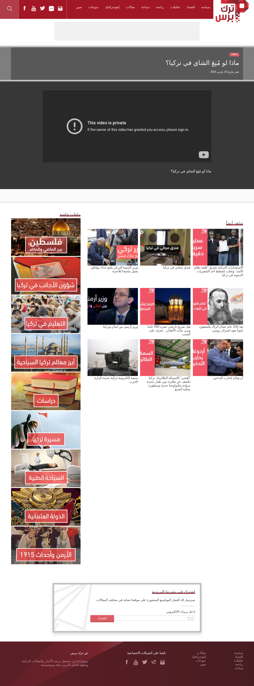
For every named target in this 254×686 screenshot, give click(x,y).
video (234, 54)
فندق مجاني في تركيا (176, 267)
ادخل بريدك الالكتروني (180, 611)
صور (79, 7)
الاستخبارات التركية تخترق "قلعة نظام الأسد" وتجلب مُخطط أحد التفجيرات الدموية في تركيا (218, 271)
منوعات (93, 7)
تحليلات (175, 7)
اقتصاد (190, 7)
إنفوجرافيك (112, 7)
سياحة (145, 7)
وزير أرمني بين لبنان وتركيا (120, 326)
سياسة (205, 7)
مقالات (130, 7)
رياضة (160, 7)
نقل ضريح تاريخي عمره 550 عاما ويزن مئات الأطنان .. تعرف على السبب (168, 330)
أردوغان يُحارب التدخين (228, 378)
